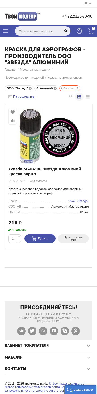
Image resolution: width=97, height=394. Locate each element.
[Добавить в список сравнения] (12, 120)
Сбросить (68, 88)
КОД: (33, 181)
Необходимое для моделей (24, 77)
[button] (80, 389)
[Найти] (65, 31)
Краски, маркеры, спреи (65, 77)
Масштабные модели (35, 69)
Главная (10, 69)
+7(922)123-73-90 (77, 16)
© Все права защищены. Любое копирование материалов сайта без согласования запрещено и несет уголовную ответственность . (45, 387)
